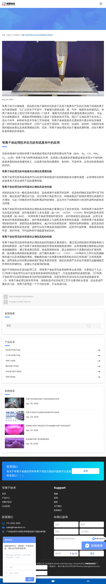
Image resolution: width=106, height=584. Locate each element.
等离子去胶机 (10, 360)
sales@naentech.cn (15, 527)
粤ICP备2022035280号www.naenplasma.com (79, 566)
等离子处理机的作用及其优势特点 (21, 296)
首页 (3, 35)
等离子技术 (7, 502)
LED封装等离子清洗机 (13, 371)
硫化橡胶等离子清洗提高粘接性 (37, 439)
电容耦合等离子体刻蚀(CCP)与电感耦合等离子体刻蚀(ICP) (48, 426)
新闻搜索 (10, 314)
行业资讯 (16, 35)
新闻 (9, 35)
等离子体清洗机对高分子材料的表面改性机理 (42, 399)
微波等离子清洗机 (12, 366)
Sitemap (68, 563)
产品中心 (6, 497)
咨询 (85, 471)
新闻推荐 (10, 391)
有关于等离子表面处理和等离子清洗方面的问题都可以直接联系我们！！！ (39, 473)
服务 (56, 502)
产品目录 (10, 342)
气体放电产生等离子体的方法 (20, 302)
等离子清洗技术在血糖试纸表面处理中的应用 (42, 412)
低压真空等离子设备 (13, 350)
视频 (56, 493)
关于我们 (58, 506)
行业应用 (6, 506)
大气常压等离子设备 (13, 355)
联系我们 (12, 467)
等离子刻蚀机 (10, 377)
